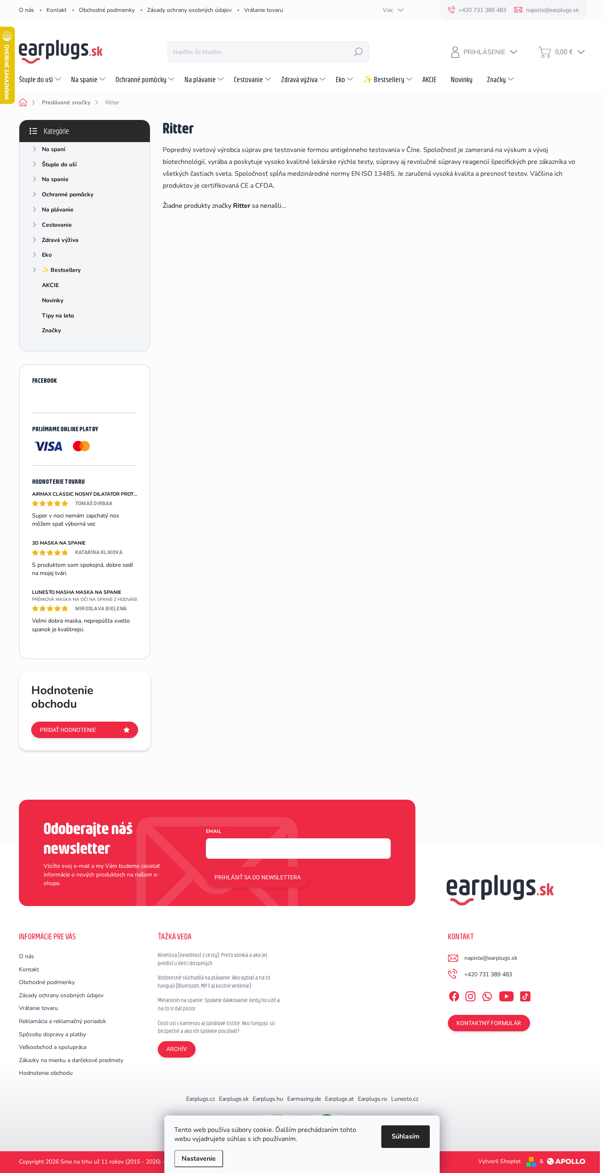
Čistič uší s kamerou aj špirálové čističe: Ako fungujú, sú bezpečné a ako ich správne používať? (216, 1027)
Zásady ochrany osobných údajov (189, 10)
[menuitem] (41, 79)
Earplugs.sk (234, 1099)
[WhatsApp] (487, 995)
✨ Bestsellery (61, 270)
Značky (51, 330)
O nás (26, 10)
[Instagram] (470, 995)
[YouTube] (506, 995)
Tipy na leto (58, 316)
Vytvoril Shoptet (499, 1161)
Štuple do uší (59, 164)
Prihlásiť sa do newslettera (257, 877)
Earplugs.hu (268, 1099)
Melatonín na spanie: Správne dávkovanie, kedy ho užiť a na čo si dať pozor (219, 1004)
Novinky (52, 300)
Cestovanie (57, 225)
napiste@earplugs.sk (490, 958)
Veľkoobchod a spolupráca (52, 1047)
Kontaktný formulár (488, 1023)
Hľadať (358, 51)
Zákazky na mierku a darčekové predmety (71, 1060)
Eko (47, 255)
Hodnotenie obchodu (46, 1073)
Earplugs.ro (372, 1099)
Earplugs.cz (200, 1099)
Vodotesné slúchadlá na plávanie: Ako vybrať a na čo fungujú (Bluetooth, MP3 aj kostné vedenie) (214, 981)
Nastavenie (199, 1158)
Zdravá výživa (60, 240)
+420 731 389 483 (488, 974)
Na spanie (55, 179)
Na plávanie (58, 210)
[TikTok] (525, 995)
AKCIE (50, 285)
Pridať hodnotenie (68, 730)
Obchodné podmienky (107, 10)
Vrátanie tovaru (263, 10)
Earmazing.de (304, 1099)
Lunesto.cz (404, 1099)
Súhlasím (406, 1136)
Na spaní (53, 149)
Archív (176, 1049)
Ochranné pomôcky (67, 194)
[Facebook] (454, 995)
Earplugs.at (339, 1099)
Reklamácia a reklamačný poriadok (62, 1021)
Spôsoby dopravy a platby (52, 1034)
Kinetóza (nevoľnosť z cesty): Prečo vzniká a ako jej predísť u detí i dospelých (212, 959)
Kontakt (56, 10)
